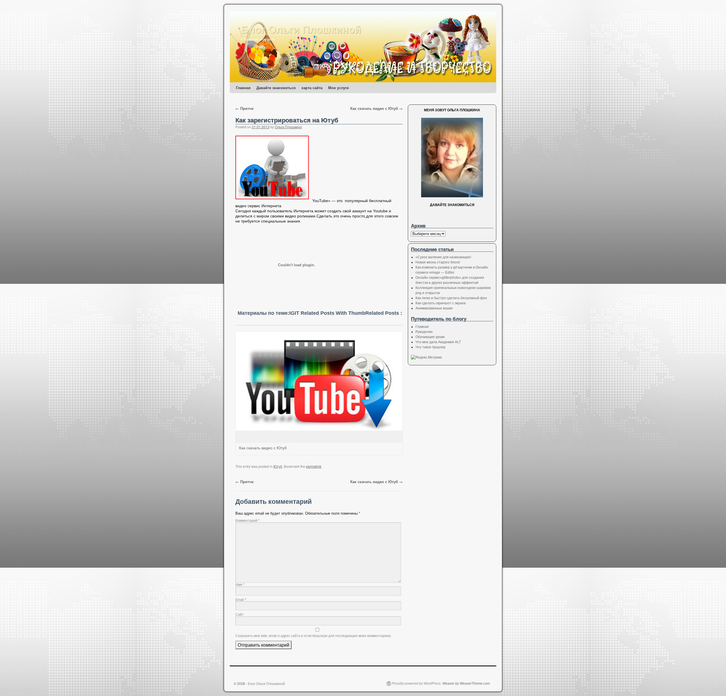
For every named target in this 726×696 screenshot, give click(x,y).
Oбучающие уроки (430, 337)
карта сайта (311, 87)
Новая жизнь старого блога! (437, 262)
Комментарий (247, 520)
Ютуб (277, 466)
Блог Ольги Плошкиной (301, 29)
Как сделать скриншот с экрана (440, 303)
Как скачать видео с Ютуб (376, 108)
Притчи (244, 108)
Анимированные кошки (434, 308)
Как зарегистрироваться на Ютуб (286, 120)
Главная (243, 87)
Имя (239, 584)
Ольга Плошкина (288, 126)
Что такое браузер (430, 347)
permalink (313, 466)
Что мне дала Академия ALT (438, 342)
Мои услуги (338, 87)
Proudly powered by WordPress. (417, 683)
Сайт (239, 614)
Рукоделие (424, 332)
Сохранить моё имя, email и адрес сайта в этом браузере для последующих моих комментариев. (313, 635)
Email (240, 599)
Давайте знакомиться (276, 87)
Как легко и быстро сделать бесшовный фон (451, 298)
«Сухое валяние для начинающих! (443, 257)
